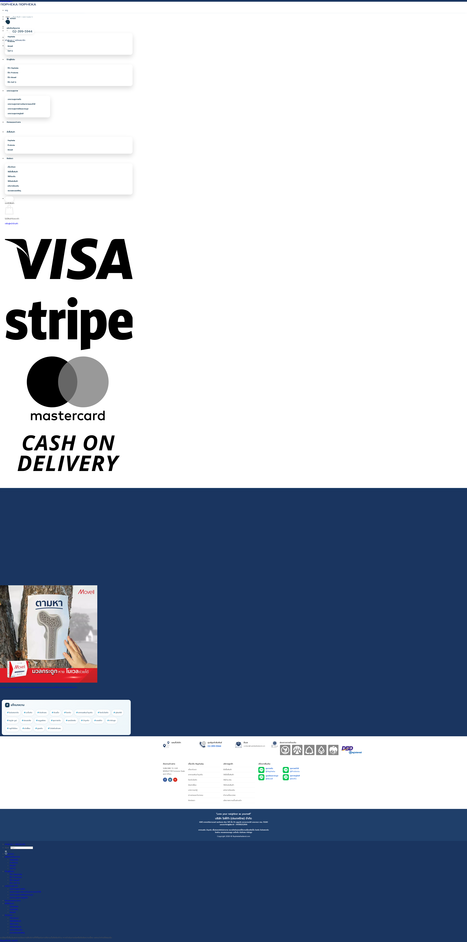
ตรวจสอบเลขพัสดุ (14, 190)
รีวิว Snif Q (12, 82)
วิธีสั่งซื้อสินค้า (13, 171)
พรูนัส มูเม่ (12, 720)
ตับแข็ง (55, 712)
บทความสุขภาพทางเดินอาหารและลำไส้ (21, 104)
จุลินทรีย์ (118, 712)
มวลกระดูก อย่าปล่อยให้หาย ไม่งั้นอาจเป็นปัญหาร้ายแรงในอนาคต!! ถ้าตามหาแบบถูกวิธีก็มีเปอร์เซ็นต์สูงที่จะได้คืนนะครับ (38, 687)
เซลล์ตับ (98, 720)
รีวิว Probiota (13, 72)
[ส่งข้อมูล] (6, 851)
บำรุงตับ (85, 720)
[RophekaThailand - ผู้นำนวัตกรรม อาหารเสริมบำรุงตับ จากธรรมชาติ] (18, 4)
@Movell (269, 778)
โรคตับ (67, 712)
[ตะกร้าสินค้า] (7, 46)
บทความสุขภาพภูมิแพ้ (15, 113)
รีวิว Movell (12, 77)
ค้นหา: (7, 847)
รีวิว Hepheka (13, 68)
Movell (10, 46)
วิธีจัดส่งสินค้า (13, 181)
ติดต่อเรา (10, 158)
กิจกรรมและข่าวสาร (14, 122)
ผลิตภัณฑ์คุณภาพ (13, 28)
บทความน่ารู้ (192, 790)
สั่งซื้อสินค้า (11, 132)
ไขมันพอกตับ (13, 712)
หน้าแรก (13, 18)
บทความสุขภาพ (12, 91)
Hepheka (11, 36)
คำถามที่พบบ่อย (229, 795)
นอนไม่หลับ (71, 720)
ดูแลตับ (39, 728)
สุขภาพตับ (56, 720)
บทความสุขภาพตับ (14, 99)
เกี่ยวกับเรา (12, 167)
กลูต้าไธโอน (12, 728)
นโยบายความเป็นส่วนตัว (232, 800)
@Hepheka (270, 771)
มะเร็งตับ (28, 712)
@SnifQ (293, 778)
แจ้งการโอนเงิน (13, 186)
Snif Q (10, 51)
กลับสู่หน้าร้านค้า (11, 223)
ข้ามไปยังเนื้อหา (6, 1)
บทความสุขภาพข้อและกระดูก (18, 109)
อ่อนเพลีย (26, 720)
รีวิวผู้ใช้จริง (11, 59)
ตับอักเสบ (42, 712)
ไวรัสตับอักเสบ (54, 728)
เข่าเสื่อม (26, 728)
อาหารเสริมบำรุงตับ (84, 712)
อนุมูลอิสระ (41, 720)
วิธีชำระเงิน (11, 176)
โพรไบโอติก (103, 712)
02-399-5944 (214, 746)
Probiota (11, 41)
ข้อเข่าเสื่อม (192, 785)
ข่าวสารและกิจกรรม (195, 795)
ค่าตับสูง (111, 720)
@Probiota (295, 771)
